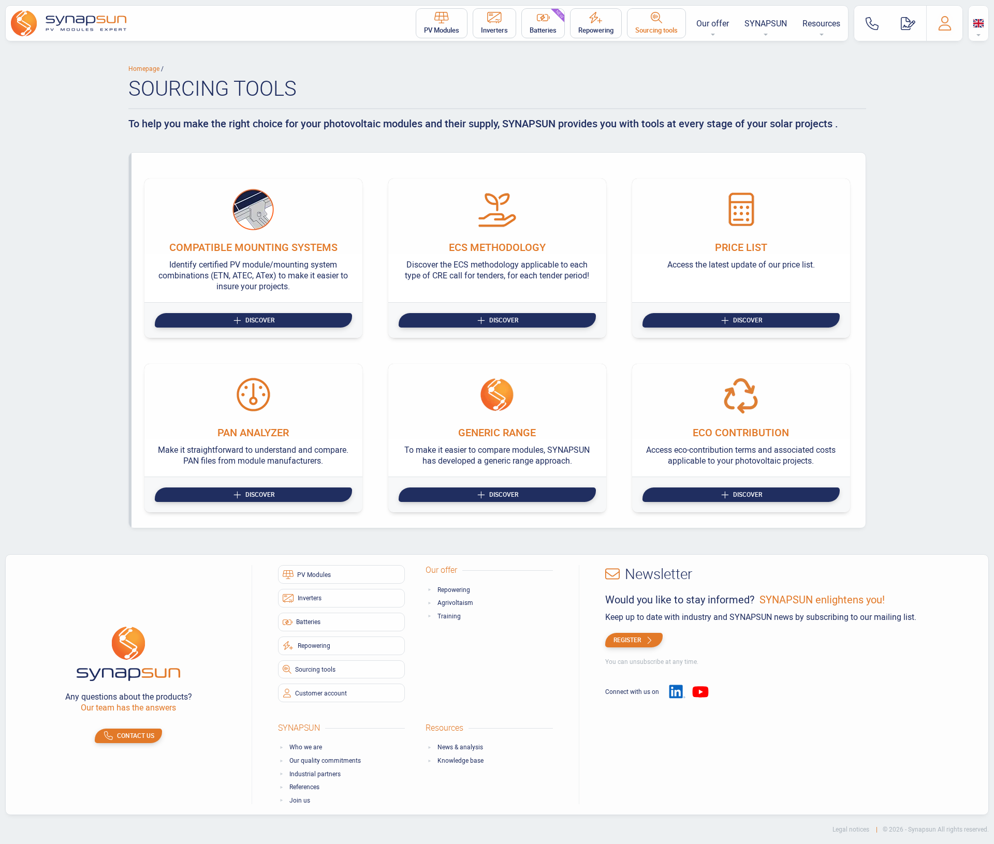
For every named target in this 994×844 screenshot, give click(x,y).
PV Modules (441, 30)
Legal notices (851, 829)
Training (449, 616)
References (304, 787)
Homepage (144, 68)
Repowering (595, 30)
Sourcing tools (656, 30)
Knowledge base (460, 760)
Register (627, 639)
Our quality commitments (325, 760)
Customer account (321, 693)
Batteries (547, 22)
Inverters (494, 30)
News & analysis (460, 747)
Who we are (305, 747)
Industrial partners (315, 774)
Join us (299, 800)
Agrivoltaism (455, 602)
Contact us (135, 735)
